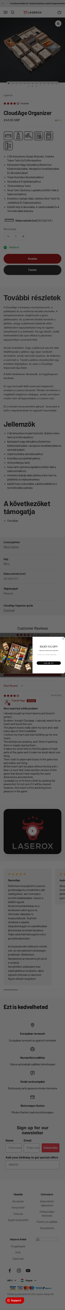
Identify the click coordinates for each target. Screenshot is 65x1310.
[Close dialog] (63, 639)
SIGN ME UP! (49, 663)
